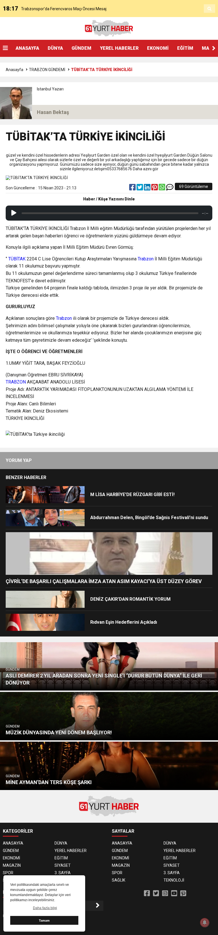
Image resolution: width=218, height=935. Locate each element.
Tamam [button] (44, 920)
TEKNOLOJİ (174, 880)
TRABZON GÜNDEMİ (47, 69)
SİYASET (62, 865)
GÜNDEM (81, 48)
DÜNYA (55, 48)
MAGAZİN (12, 865)
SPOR (8, 872)
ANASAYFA (27, 48)
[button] (213, 48)
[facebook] (133, 188)
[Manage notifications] (204, 922)
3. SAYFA (62, 872)
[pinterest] (155, 188)
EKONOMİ (158, 48)
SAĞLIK (118, 880)
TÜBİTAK (17, 259)
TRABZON (16, 382)
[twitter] (140, 188)
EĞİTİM (185, 48)
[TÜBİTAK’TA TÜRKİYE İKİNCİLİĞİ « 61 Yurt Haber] (109, 28)
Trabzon (146, 259)
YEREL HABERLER (119, 48)
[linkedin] (147, 188)
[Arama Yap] (209, 9)
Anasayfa (14, 69)
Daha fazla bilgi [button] (45, 908)
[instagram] (165, 893)
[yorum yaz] (169, 188)
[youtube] (174, 893)
